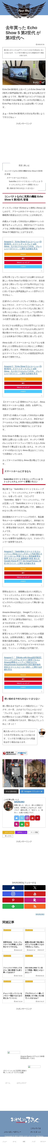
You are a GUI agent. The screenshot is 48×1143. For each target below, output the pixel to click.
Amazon (23, 254)
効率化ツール (22, 832)
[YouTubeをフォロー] (32, 817)
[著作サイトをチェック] (16, 817)
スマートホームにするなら (17, 178)
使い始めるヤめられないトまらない (20, 188)
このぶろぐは (35, 1128)
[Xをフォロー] (21, 817)
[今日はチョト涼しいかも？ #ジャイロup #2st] (12, 773)
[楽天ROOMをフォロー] (16, 824)
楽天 (23, 258)
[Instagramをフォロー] (27, 817)
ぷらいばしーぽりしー (12, 1132)
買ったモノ (8, 836)
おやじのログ (9, 832)
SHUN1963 (19, 802)
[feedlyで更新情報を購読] (21, 824)
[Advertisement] (24, 142)
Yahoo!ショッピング (23, 262)
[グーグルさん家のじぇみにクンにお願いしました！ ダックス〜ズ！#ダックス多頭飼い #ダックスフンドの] (35, 773)
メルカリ (23, 266)
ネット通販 (34, 832)
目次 (21, 165)
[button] (43, 629)
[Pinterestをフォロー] (37, 817)
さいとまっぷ (35, 1132)
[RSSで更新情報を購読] (27, 824)
